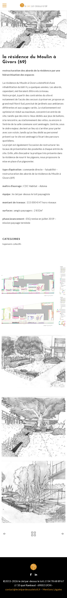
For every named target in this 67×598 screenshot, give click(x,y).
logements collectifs (11, 244)
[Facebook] (30, 574)
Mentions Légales (52, 589)
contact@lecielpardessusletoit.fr (23, 589)
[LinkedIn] (36, 574)
